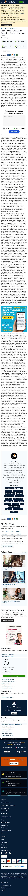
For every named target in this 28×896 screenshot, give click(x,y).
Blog (2, 833)
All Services (4, 813)
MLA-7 (12, 531)
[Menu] (2, 2)
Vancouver (4, 534)
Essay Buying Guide (6, 830)
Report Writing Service (7, 679)
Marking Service (6, 683)
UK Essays (6, 38)
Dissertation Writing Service (8, 805)
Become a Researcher (6, 850)
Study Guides (4, 825)
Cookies (3, 890)
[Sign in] (26, 2)
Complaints (4, 845)
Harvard (18, 531)
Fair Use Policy (4, 842)
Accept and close (6, 25)
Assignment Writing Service (8, 681)
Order (20, 2)
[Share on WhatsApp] (17, 55)
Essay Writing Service (6, 803)
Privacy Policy (4, 882)
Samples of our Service (7, 686)
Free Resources (5, 827)
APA (3, 531)
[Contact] (23, 2)
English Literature (13, 28)
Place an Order (14, 763)
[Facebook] (2, 853)
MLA (7, 531)
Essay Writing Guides (7, 733)
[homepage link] (1, 28)
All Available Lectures (7, 697)
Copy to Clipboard (6, 546)
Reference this (6, 51)
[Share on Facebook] (8, 55)
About (2, 839)
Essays (5, 28)
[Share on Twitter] (10, 55)
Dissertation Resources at (11, 724)
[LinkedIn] (6, 853)
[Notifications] (25, 2)
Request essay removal (7, 620)
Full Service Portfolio (7, 688)
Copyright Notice (5, 888)
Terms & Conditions (6, 885)
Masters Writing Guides (7, 735)
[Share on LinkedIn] (14, 55)
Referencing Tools (6, 731)
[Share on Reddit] (12, 55)
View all (24, 552)
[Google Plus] (10, 853)
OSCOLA (19, 534)
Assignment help (5, 810)
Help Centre (4, 847)
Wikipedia (12, 534)
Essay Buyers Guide (7, 729)
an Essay (14, 676)
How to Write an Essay (7, 726)
